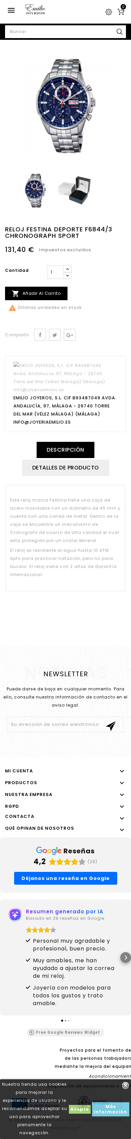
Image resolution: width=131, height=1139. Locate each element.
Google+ (70, 335)
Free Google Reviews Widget (68, 1032)
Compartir (40, 335)
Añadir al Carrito (36, 293)
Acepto (80, 1109)
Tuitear (55, 335)
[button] (5, 957)
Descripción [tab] (65, 450)
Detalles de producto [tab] (65, 468)
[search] (119, 31)
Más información (110, 1109)
